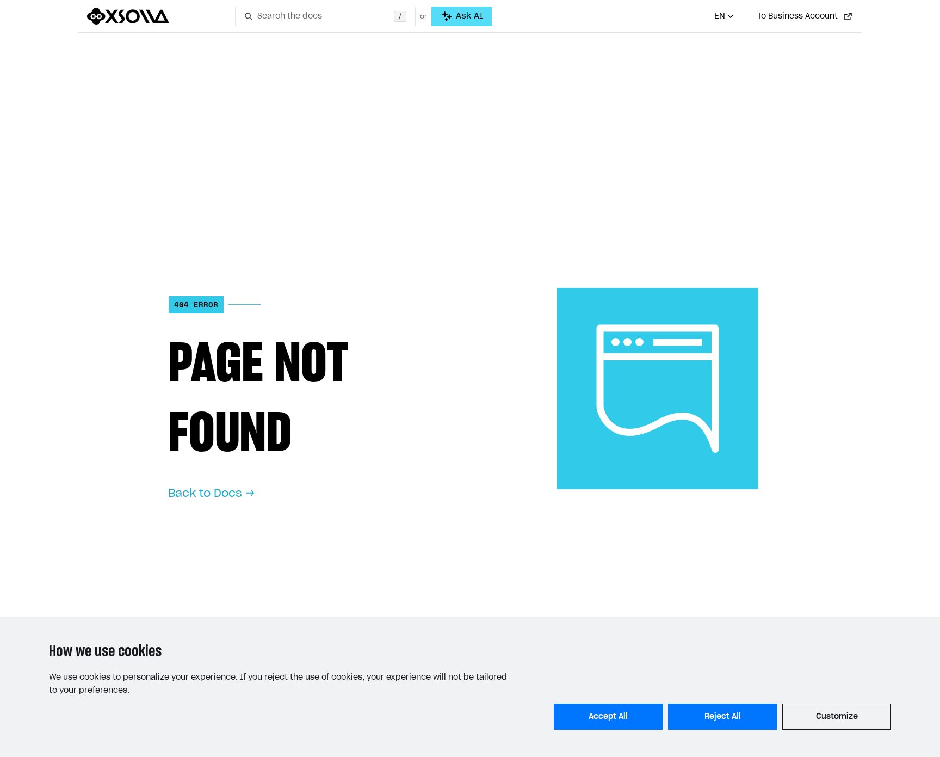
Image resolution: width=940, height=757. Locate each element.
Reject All (722, 717)
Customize (837, 717)
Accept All (608, 717)
